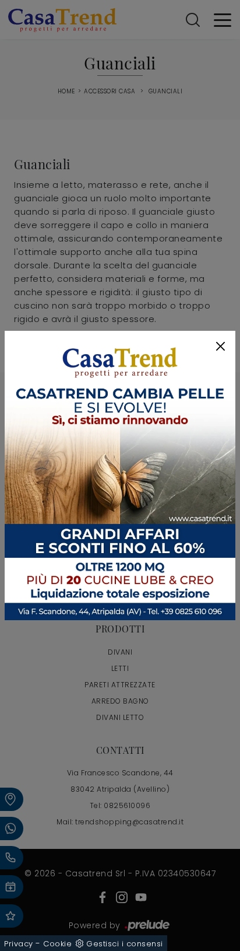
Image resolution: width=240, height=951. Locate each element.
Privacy (18, 943)
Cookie (57, 943)
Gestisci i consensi (124, 943)
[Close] (220, 346)
